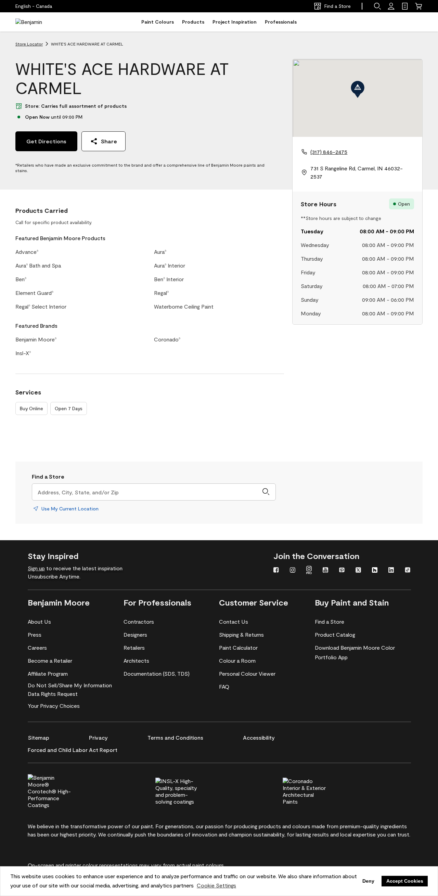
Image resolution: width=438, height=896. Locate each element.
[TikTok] (407, 570)
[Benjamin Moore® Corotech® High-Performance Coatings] (61, 790)
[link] (405, 6)
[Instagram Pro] (309, 570)
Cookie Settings (216, 885)
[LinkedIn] (391, 570)
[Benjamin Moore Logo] (37, 21)
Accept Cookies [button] (404, 881)
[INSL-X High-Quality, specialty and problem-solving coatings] (188, 790)
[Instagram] (292, 570)
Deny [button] (368, 881)
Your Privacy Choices (54, 705)
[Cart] (418, 6)
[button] (377, 6)
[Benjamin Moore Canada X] (358, 570)
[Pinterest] (342, 570)
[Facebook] (276, 570)
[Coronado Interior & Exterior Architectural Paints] (316, 790)
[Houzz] (374, 570)
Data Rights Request (53, 693)
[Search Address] (265, 492)
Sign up (36, 568)
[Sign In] (391, 6)
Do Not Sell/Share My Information (70, 685)
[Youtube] (325, 570)
